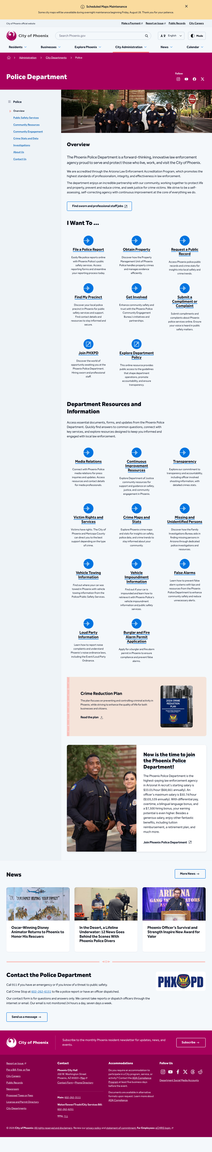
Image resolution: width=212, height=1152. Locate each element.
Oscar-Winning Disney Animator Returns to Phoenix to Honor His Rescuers (37, 932)
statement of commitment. (121, 1128)
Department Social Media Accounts (179, 1080)
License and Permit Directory (22, 1102)
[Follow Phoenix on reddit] (200, 1071)
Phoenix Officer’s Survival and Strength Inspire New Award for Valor (173, 932)
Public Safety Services (26, 118)
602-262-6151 (41, 991)
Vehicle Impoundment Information (137, 577)
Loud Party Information (88, 635)
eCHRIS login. (163, 1128)
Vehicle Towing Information (88, 575)
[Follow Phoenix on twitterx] (185, 1071)
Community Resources (26, 125)
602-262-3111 (73, 1098)
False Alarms (184, 573)
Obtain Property (136, 250)
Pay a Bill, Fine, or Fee (18, 1070)
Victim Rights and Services (88, 520)
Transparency (184, 462)
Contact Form (65, 1083)
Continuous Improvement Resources (136, 466)
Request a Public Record (184, 252)
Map (82, 1078)
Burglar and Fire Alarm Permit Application (137, 637)
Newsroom (12, 1089)
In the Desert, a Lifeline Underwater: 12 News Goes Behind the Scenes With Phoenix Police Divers (101, 934)
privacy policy (93, 1128)
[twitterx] (202, 79)
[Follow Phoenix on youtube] (170, 1071)
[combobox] (103, 36)
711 (66, 1117)
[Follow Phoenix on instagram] (163, 1071)
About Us (18, 152)
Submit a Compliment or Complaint (184, 301)
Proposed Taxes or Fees (19, 1096)
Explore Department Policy (137, 355)
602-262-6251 (65, 1109)
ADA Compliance (118, 1100)
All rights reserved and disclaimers (53, 1128)
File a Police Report (88, 250)
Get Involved (136, 297)
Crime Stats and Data (25, 138)
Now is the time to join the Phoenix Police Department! (169, 761)
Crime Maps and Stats (136, 520)
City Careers (13, 1076)
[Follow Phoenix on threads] (192, 1071)
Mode (199, 36)
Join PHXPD (88, 353)
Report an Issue (15, 1063)
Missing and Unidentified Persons (184, 520)
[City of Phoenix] (27, 36)
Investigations (21, 145)
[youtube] (186, 79)
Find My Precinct (88, 297)
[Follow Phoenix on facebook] (177, 1071)
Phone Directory (84, 1083)
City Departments (16, 1108)
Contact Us (19, 159)
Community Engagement (28, 132)
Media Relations (88, 462)
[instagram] (178, 79)
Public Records (14, 1083)
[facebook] (194, 79)
